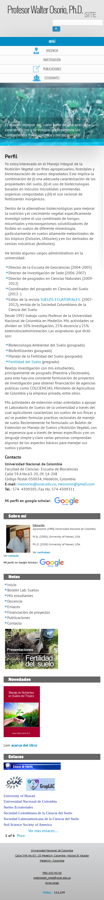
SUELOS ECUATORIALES (60, 299)
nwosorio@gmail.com (76, 484)
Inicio (11, 584)
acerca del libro (24, 745)
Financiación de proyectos (28, 612)
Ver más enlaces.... (43, 830)
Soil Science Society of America (28, 825)
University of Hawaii (19, 796)
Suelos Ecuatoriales (18, 807)
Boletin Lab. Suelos (23, 590)
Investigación (52, 59)
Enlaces (13, 606)
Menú (52, 41)
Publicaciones (52, 68)
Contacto (14, 623)
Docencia (52, 50)
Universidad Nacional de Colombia (30, 801)
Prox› (21, 835)
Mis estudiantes (20, 595)
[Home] (52, 11)
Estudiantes (52, 77)
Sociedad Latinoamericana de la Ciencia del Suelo (41, 819)
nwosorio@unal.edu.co (36, 484)
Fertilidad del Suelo (24, 361)
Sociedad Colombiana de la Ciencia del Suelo (38, 813)
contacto (13, 555)
